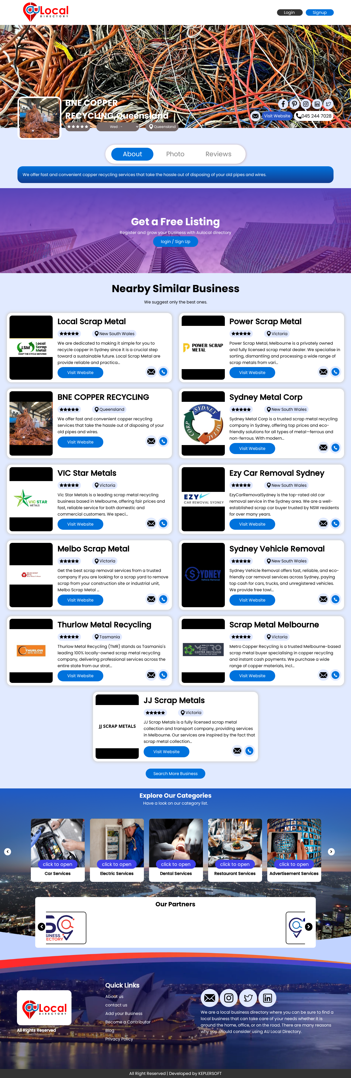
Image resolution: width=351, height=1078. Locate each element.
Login (290, 12)
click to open (57, 864)
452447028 (111, 457)
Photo (175, 154)
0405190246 (283, 387)
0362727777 (111, 690)
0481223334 (282, 690)
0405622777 (111, 615)
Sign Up (182, 242)
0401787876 (283, 539)
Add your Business (123, 1013)
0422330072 (283, 615)
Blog (109, 1030)
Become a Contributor (128, 1022)
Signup (320, 12)
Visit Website (277, 116)
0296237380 (283, 463)
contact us (116, 1005)
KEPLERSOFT (210, 1073)
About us (114, 996)
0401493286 (111, 387)
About (132, 154)
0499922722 (111, 539)
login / (168, 242)
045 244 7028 (316, 116)
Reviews (219, 154)
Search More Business (175, 774)
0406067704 (197, 766)
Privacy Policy (119, 1039)
